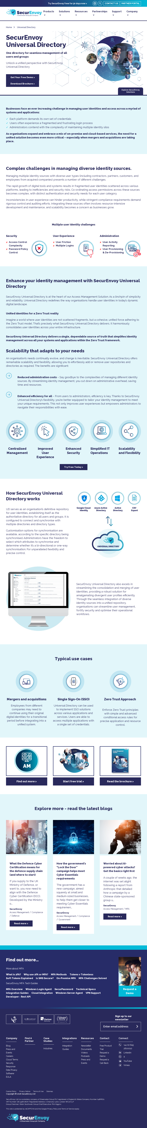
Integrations (69, 1038)
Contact (104, 1038)
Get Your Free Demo (21, 77)
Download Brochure (21, 83)
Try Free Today (72, 467)
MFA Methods (59, 974)
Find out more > (27, 781)
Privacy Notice (24, 1091)
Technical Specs (86, 989)
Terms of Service (68, 1109)
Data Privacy (11, 1070)
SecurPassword (64, 989)
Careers (9, 1056)
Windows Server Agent (69, 993)
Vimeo (127, 1065)
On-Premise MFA (66, 978)
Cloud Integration (42, 993)
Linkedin (127, 1053)
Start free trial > (73, 781)
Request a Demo (129, 991)
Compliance (37, 912)
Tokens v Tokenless (81, 974)
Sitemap (49, 1091)
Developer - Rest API (18, 996)
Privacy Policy (52, 1109)
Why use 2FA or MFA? (36, 974)
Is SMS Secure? (45, 978)
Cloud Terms (12, 1059)
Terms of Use (38, 1091)
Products (48, 11)
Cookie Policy (11, 1091)
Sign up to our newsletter (123, 1018)
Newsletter (86, 1046)
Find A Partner (29, 1039)
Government (64, 919)
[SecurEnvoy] (24, 15)
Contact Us (111, 3)
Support (117, 11)
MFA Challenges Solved (93, 978)
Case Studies (47, 1039)
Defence (15, 916)
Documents (86, 1049)
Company (132, 11)
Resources (81, 11)
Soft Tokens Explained (19, 978)
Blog (8, 1046)
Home (9, 27)
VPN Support (93, 993)
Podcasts (85, 1056)
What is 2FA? (13, 974)
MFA (127, 909)
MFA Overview (14, 989)
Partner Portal (130, 3)
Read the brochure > (120, 781)
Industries (47, 1048)
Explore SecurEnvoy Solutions (131, 91)
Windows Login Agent (39, 989)
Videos (84, 1053)
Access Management (19, 912)
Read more (20, 923)
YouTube (128, 1061)
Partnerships (99, 11)
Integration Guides (17, 993)
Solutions (64, 11)
